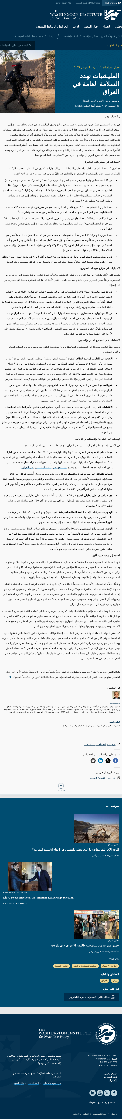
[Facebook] (115, 760)
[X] (108, 760)
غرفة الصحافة (110, 1077)
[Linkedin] (100, 760)
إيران (50, 36)
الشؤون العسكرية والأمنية (94, 36)
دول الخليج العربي (26, 36)
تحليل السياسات (110, 67)
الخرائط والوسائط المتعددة (52, 26)
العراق (104, 980)
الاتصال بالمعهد (110, 1073)
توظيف (113, 1114)
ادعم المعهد (33, 1083)
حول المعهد (91, 26)
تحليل (118, 26)
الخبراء (107, 26)
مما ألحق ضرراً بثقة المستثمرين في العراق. (44, 467)
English (79, 106)
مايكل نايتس (104, 101)
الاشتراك (113, 1080)
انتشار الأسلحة (61, 966)
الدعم (76, 26)
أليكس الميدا (89, 101)
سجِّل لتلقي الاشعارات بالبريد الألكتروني (89, 997)
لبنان (41, 36)
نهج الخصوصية (99, 1114)
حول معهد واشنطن (52, 1083)
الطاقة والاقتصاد (71, 36)
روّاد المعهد (19, 1083)
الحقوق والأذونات (81, 1114)
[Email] (93, 760)
